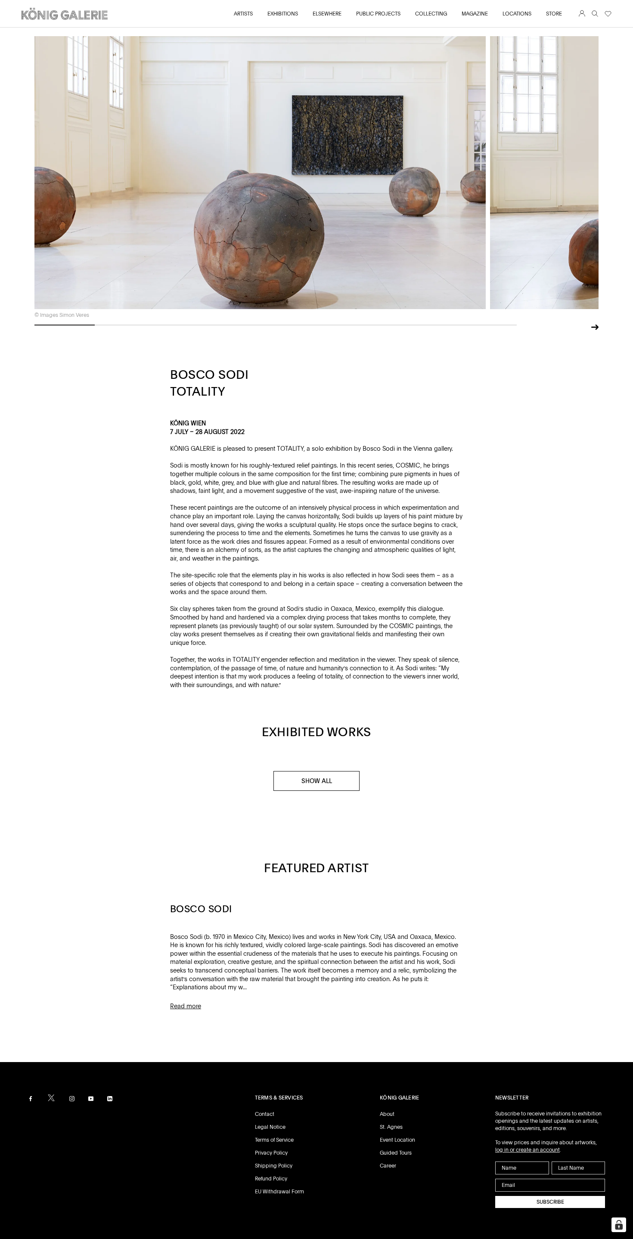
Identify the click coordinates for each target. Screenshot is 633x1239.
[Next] (595, 326)
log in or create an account (527, 1150)
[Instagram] (71, 1098)
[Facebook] (30, 1098)
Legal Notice (270, 1127)
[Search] (595, 14)
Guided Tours (396, 1153)
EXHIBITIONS (282, 14)
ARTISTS (243, 14)
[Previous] (580, 328)
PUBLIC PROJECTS (378, 14)
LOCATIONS (517, 14)
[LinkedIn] (109, 1098)
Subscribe (550, 1202)
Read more (185, 1006)
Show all (316, 780)
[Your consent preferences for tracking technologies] (618, 1224)
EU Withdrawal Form (279, 1192)
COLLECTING (431, 14)
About (387, 1114)
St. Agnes (391, 1127)
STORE (554, 14)
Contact (264, 1114)
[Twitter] (51, 1097)
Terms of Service (274, 1140)
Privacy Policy (271, 1153)
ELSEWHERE (327, 14)
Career (388, 1166)
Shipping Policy (273, 1166)
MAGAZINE (475, 14)
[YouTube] (90, 1098)
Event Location (397, 1140)
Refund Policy (271, 1179)
